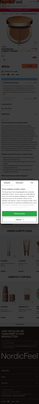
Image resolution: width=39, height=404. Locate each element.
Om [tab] (32, 182)
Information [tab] (19, 182)
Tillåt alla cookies (19, 213)
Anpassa (18, 219)
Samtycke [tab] (7, 182)
